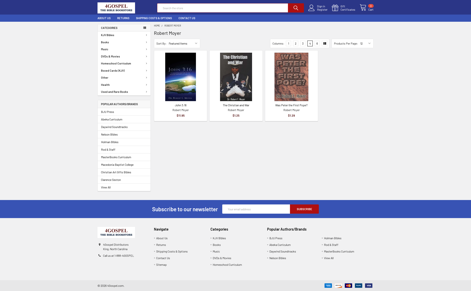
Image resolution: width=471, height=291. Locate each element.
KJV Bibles (107, 35)
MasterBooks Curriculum (116, 157)
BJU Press (107, 111)
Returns (123, 18)
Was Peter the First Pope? (291, 105)
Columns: (278, 43)
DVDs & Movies (110, 56)
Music (104, 49)
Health (105, 84)
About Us (104, 18)
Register (322, 9)
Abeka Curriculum (111, 119)
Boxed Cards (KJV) (113, 70)
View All (106, 187)
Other (104, 77)
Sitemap (161, 264)
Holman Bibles (109, 142)
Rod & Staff (108, 149)
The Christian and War (236, 105)
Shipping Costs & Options (154, 18)
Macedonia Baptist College (117, 164)
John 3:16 (181, 105)
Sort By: (161, 43)
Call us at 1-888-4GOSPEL (118, 255)
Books (105, 42)
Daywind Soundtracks (114, 127)
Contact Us (186, 18)
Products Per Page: (346, 43)
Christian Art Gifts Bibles (116, 172)
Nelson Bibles (109, 134)
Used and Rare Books (114, 91)
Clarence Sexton (111, 179)
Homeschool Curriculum (116, 63)
